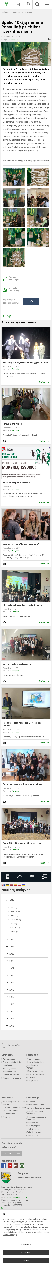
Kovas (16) (14, 924)
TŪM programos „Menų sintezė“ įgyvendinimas (25, 362)
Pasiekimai (7, 1065)
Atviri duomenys (33, 1135)
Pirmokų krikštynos (12, 424)
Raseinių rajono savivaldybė (29, 1177)
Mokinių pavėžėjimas (35, 1074)
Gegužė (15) (15, 916)
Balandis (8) (15, 920)
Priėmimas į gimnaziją (12, 1078)
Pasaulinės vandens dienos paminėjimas (22, 784)
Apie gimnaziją (9, 1059)
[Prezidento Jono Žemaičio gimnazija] (6, 4)
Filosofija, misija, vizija (12, 1062)
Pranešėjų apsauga (35, 1123)
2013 (11, 1026)
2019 (11, 982)
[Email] (22, 1165)
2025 (11, 939)
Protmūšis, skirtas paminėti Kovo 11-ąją (22, 843)
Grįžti (9, 316)
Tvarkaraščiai (13, 1045)
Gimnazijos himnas (10, 1068)
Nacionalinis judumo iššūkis (16, 483)
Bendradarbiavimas (10, 1072)
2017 (11, 997)
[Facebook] (3, 1165)
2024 (11, 947)
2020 (11, 975)
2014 (11, 1018)
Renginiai (28, 12)
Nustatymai (26, 1245)
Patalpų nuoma (33, 1081)
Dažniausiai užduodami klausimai (36, 1118)
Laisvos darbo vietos (35, 1105)
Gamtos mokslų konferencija (17, 664)
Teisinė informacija (35, 1132)
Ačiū (29, 301)
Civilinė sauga (33, 1129)
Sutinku (26, 1260)
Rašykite (7, 1153)
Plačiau (42, 382)
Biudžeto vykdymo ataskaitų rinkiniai (14, 1103)
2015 (11, 1011)
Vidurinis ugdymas (34, 1059)
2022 (11, 961)
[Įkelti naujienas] (18, 4)
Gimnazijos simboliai (11, 1075)
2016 (11, 1004)
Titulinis (4, 12)
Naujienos (16, 12)
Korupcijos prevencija (35, 1126)
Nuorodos (31, 1102)
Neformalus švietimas (36, 1062)
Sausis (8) (14, 932)
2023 (11, 954)
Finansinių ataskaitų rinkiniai (14, 1107)
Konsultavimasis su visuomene (35, 1112)
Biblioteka (31, 1077)
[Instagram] (16, 1165)
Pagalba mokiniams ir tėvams (36, 1066)
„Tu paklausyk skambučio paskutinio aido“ (23, 605)
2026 (11, 900)
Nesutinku (26, 1252)
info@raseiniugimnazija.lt (16, 1197)
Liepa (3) (13, 908)
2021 (11, 968)
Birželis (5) (15, 912)
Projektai (6, 1117)
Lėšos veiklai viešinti (11, 1111)
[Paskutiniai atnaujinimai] (28, 4)
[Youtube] (10, 1165)
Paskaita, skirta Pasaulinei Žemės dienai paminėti (22, 724)
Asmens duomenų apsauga (38, 1108)
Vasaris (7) (15, 928)
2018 (11, 990)
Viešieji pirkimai (9, 1114)
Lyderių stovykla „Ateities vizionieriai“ (21, 544)
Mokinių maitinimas (35, 1071)
